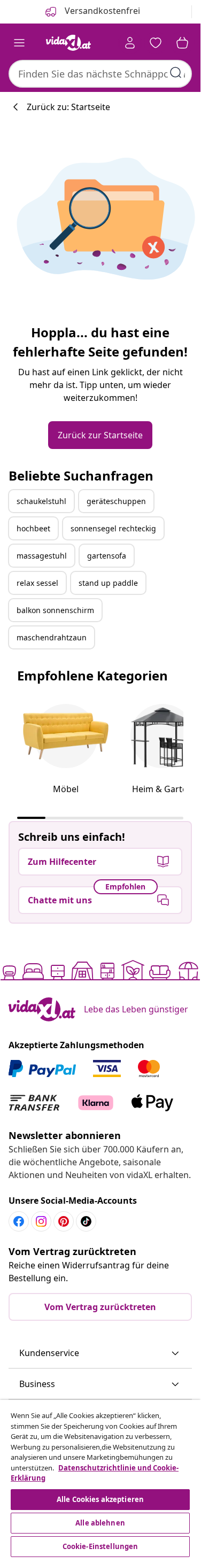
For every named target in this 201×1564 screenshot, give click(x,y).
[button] (100, 1353)
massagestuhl (42, 556)
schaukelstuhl (41, 501)
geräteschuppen (116, 501)
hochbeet (33, 528)
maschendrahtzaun (52, 637)
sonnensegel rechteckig (113, 528)
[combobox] (100, 74)
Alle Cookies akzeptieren (100, 1499)
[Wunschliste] (155, 43)
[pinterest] (63, 1221)
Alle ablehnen (100, 1523)
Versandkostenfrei (101, 11)
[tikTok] (86, 1221)
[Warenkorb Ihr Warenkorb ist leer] (182, 43)
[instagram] (41, 1221)
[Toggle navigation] (19, 43)
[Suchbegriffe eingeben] (175, 72)
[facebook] (18, 1221)
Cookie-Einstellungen (100, 1546)
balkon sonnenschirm (55, 610)
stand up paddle (108, 583)
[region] (100, 1480)
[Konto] (130, 43)
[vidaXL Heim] (68, 43)
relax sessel (37, 583)
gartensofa (106, 556)
